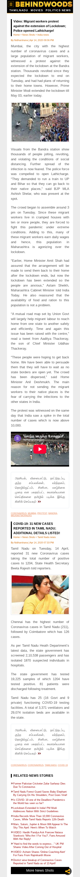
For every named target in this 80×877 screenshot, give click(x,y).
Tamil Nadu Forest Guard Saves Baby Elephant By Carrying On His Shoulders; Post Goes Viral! (40, 793)
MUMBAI (32, 513)
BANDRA (52, 513)
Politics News (58, 10)
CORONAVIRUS (19, 513)
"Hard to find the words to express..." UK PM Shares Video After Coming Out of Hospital (38, 845)
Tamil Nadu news (46, 537)
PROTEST (42, 513)
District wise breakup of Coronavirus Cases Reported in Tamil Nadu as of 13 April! (37, 862)
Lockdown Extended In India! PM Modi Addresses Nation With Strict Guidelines (36, 810)
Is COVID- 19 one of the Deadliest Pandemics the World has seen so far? (39, 801)
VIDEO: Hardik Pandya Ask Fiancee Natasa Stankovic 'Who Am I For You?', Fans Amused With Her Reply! (39, 835)
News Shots (28, 34)
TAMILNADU (51, 765)
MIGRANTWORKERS (21, 515)
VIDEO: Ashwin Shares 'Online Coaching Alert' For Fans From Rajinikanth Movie (39, 853)
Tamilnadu (18, 10)
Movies (37, 10)
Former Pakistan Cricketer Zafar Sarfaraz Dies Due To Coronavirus (39, 785)
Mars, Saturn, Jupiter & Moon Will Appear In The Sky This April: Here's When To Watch (40, 826)
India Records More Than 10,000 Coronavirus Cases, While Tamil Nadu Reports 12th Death (39, 818)
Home (16, 34)
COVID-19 (63, 765)
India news (43, 34)
